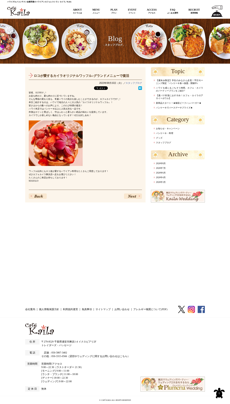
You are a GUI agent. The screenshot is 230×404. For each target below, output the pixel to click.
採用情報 (194, 11)
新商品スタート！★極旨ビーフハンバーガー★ (178, 103)
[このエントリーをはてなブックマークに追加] (140, 88)
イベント (132, 11)
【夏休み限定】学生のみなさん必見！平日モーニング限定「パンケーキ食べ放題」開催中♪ (179, 82)
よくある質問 (172, 11)
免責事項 (87, 309)
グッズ (159, 138)
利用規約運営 (70, 309)
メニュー (96, 11)
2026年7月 (161, 168)
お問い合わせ (122, 309)
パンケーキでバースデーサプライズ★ (174, 107)
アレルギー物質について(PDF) (150, 309)
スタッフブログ (134, 83)
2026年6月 (161, 173)
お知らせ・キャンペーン (168, 128)
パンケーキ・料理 (164, 133)
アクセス (152, 11)
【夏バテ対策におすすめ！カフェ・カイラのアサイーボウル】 (179, 97)
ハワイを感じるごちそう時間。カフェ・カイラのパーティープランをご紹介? (179, 89)
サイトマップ (103, 309)
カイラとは (77, 11)
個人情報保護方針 (49, 309)
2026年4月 (161, 177)
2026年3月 (161, 182)
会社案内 (30, 309)
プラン (114, 11)
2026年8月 (161, 163)
